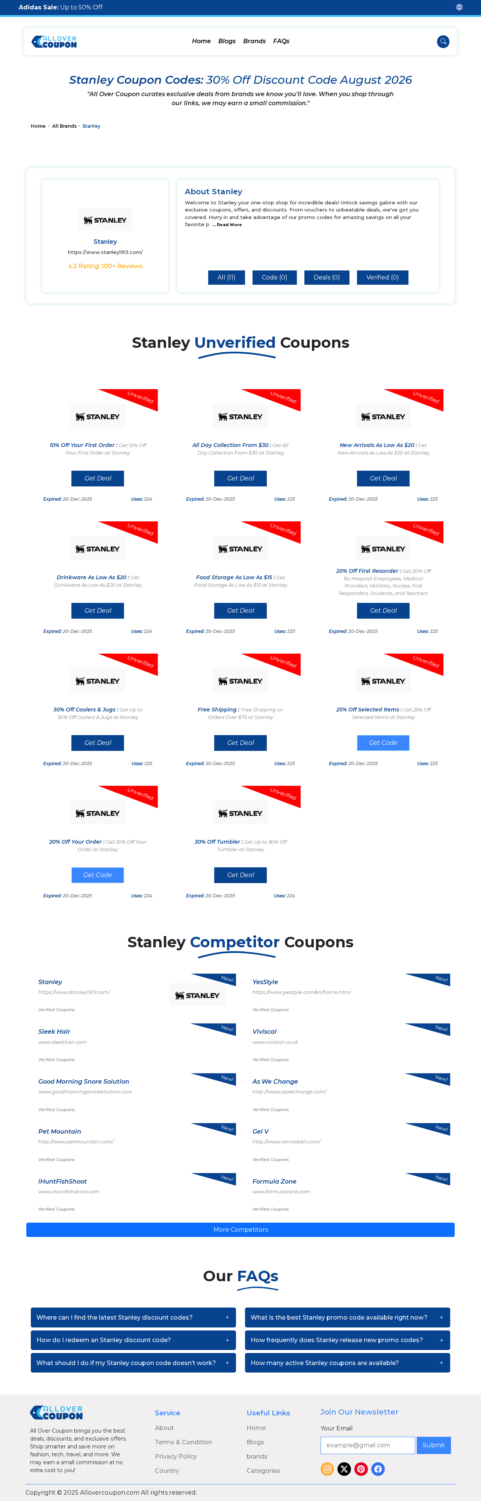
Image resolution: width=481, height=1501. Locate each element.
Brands (254, 41)
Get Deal (98, 478)
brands (257, 1456)
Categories (263, 1470)
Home (201, 41)
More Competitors (240, 1229)
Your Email (337, 1428)
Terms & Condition (183, 1442)
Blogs (227, 41)
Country (167, 1470)
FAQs (281, 41)
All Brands (64, 126)
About (164, 1428)
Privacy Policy (176, 1456)
